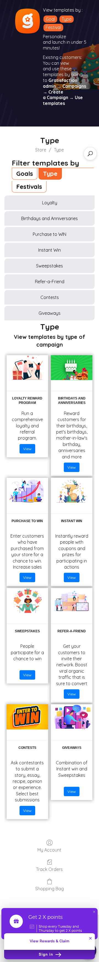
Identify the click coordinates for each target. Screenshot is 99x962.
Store (40, 150)
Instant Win (49, 250)
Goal (50, 19)
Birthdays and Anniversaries (49, 218)
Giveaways (49, 313)
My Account (49, 850)
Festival (53, 27)
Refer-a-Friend (49, 281)
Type (67, 19)
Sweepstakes (49, 266)
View (27, 448)
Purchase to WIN (49, 234)
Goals (24, 173)
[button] (94, 912)
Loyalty (49, 202)
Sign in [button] (46, 954)
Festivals (29, 186)
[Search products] (90, 153)
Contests (49, 297)
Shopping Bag (49, 888)
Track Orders (49, 869)
